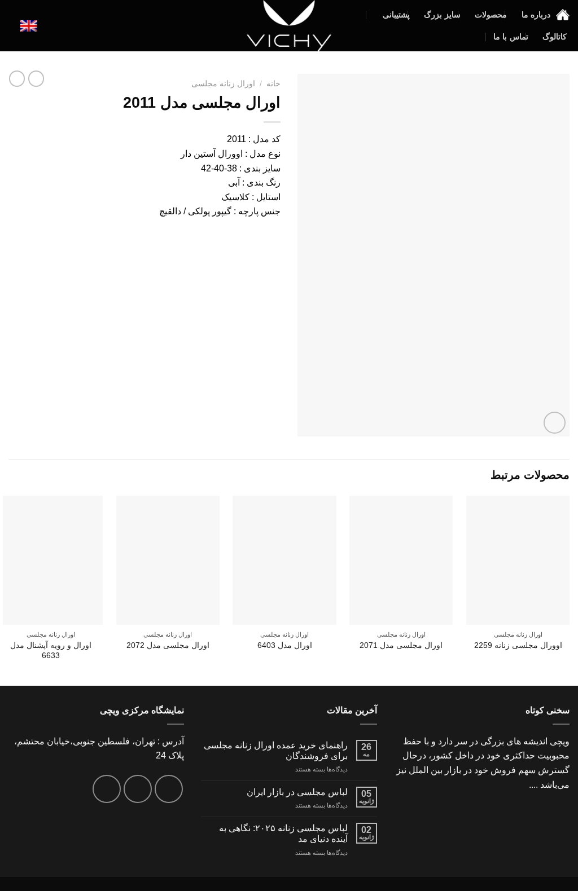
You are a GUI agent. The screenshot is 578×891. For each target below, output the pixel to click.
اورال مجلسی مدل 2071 (401, 645)
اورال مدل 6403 (284, 645)
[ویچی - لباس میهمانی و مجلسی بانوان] (289, 25)
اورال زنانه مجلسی (223, 84)
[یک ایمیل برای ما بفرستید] (138, 789)
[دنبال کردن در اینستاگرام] (169, 789)
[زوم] (555, 423)
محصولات (491, 14)
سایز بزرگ (442, 14)
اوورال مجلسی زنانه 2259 (518, 645)
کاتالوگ (554, 36)
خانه (273, 84)
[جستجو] (12, 26)
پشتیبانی (396, 14)
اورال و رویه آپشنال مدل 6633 (50, 650)
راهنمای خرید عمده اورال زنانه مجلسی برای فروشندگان (276, 750)
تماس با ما (510, 36)
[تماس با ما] (107, 789)
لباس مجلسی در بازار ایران (297, 792)
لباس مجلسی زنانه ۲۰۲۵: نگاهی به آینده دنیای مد (283, 833)
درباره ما (536, 14)
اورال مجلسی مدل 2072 (167, 645)
